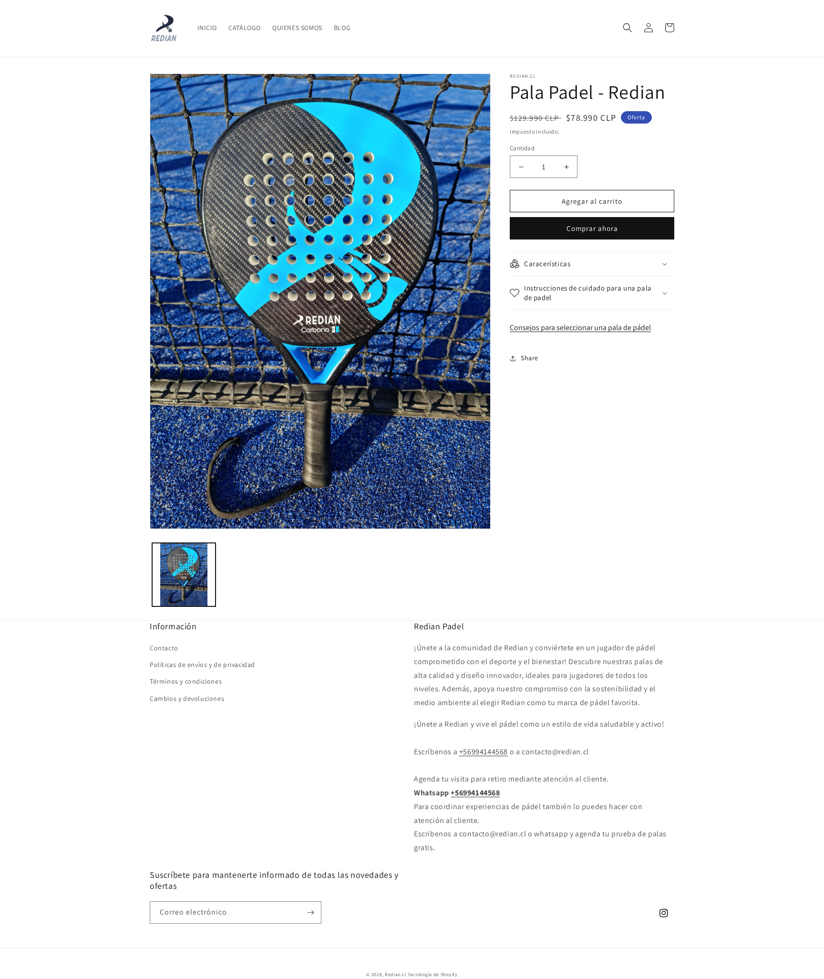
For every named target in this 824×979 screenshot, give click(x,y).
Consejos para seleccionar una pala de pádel (580, 328)
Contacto (164, 648)
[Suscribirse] (310, 912)
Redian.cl (395, 974)
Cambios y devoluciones (187, 698)
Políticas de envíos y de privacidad (202, 664)
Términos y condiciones (186, 681)
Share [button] (529, 358)
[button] (627, 27)
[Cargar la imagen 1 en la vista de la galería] (184, 574)
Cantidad (522, 148)
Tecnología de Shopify (433, 974)
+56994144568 (483, 752)
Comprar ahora (592, 228)
